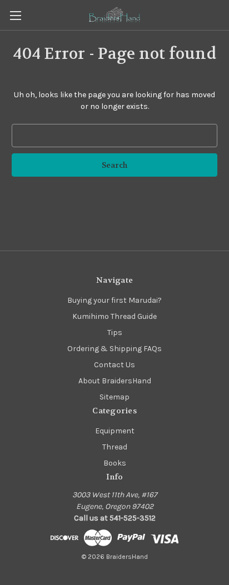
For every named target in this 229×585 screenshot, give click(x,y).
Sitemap (114, 397)
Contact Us (114, 364)
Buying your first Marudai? (114, 300)
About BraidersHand (114, 381)
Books (114, 463)
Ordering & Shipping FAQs (114, 348)
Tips (114, 332)
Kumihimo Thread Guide (114, 316)
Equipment (115, 431)
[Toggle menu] (15, 15)
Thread (114, 447)
